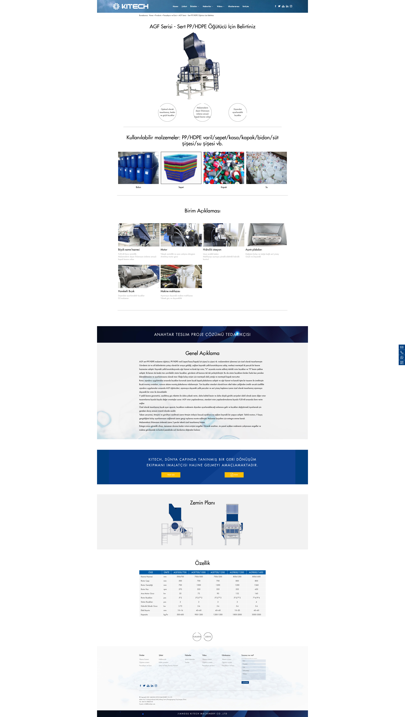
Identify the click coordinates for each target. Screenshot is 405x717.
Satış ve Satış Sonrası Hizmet (168, 666)
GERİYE (208, 637)
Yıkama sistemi (207, 659)
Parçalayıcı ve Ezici (145, 666)
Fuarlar (187, 662)
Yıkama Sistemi (144, 659)
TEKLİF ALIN (171, 475)
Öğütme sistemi (144, 662)
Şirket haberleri (190, 659)
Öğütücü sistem (207, 662)
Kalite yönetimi (163, 662)
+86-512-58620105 (147, 701)
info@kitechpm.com (149, 704)
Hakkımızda (162, 659)
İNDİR (236, 475)
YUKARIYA (197, 637)
